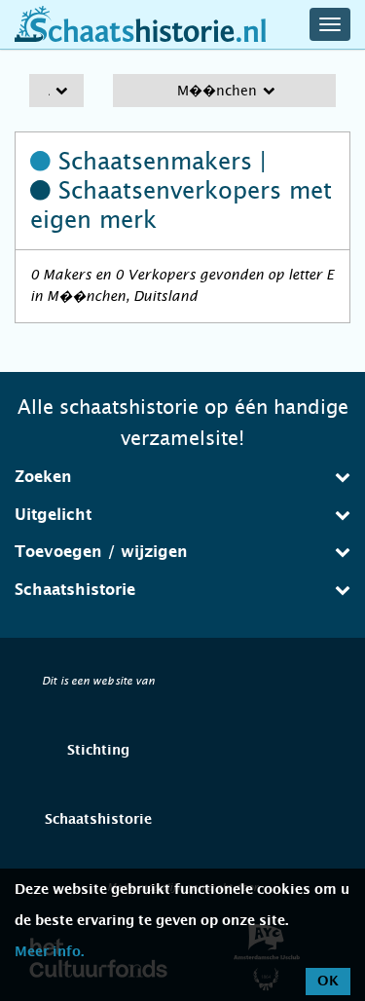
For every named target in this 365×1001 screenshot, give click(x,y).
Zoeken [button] (43, 477)
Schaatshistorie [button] (75, 590)
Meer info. (49, 952)
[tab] (182, 477)
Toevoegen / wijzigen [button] (101, 552)
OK (328, 981)
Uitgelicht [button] (53, 515)
